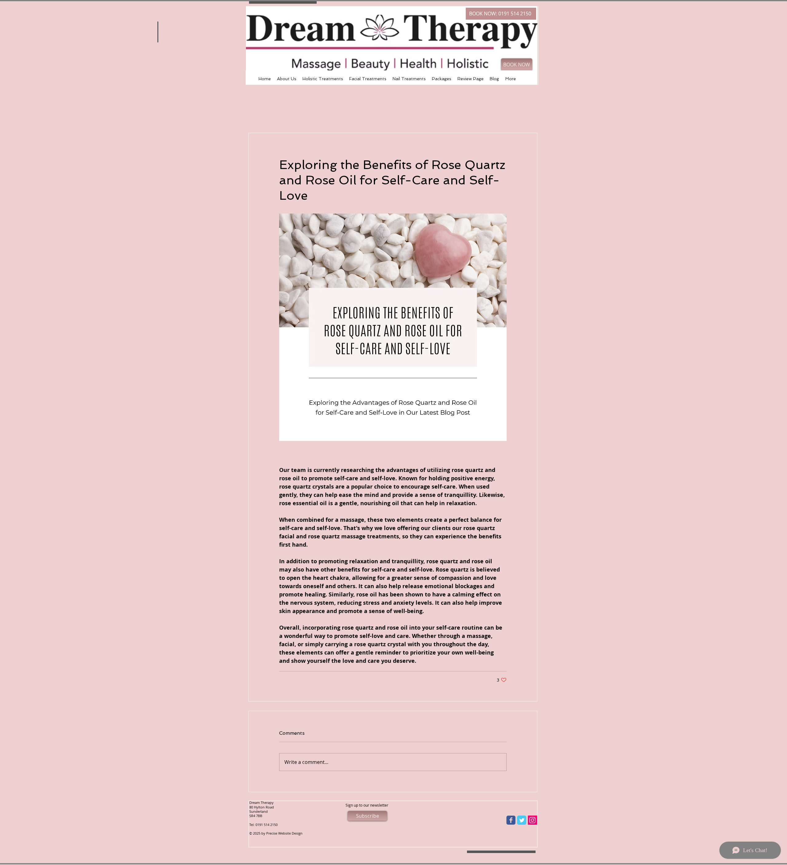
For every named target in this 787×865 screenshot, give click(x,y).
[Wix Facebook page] (511, 820)
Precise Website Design (284, 833)
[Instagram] (532, 820)
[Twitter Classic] (521, 820)
